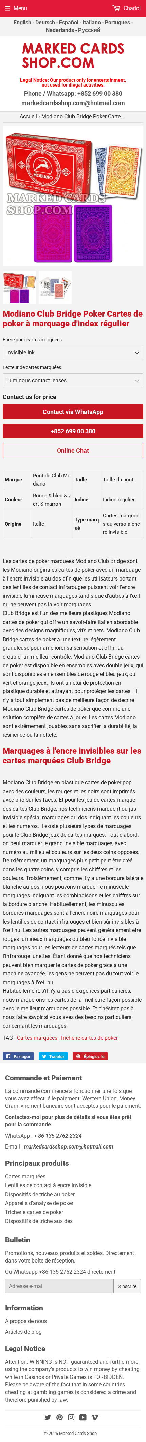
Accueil (28, 116)
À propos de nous (26, 1321)
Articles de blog (24, 1332)
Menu (20, 8)
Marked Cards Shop (78, 1433)
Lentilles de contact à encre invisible (48, 1185)
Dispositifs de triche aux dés (39, 1221)
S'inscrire (127, 1286)
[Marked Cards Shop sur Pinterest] (59, 1418)
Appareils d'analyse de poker (39, 1203)
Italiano (92, 22)
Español (68, 22)
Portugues (117, 22)
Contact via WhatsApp (73, 411)
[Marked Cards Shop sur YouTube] (83, 1418)
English (22, 22)
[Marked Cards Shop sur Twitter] (47, 1418)
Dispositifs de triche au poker (40, 1194)
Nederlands (60, 30)
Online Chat (73, 450)
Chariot (131, 8)
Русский (89, 30)
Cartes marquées (37, 1038)
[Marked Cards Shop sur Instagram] (71, 1418)
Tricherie (89, 1038)
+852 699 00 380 (73, 431)
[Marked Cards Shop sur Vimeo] (94, 1418)
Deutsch (45, 22)
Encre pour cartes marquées (32, 339)
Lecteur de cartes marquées (32, 367)
